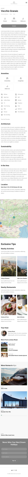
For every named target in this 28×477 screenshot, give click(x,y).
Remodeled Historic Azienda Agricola (17, 355)
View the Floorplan (5, 119)
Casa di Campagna (13, 350)
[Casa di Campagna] (4, 349)
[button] (14, 217)
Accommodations (4, 14)
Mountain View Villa (6, 412)
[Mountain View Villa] (14, 399)
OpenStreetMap (25, 237)
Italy (11, 14)
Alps (14, 14)
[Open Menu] (26, 2)
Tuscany (10, 348)
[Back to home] (14, 2)
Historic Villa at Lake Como (7, 435)
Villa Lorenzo (11, 345)
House (2, 8)
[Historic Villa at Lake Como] (14, 423)
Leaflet (19, 237)
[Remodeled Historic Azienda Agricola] (4, 354)
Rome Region (11, 343)
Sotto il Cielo (4, 388)
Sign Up (14, 460)
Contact (14, 26)
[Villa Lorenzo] (4, 344)
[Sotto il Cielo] (14, 376)
